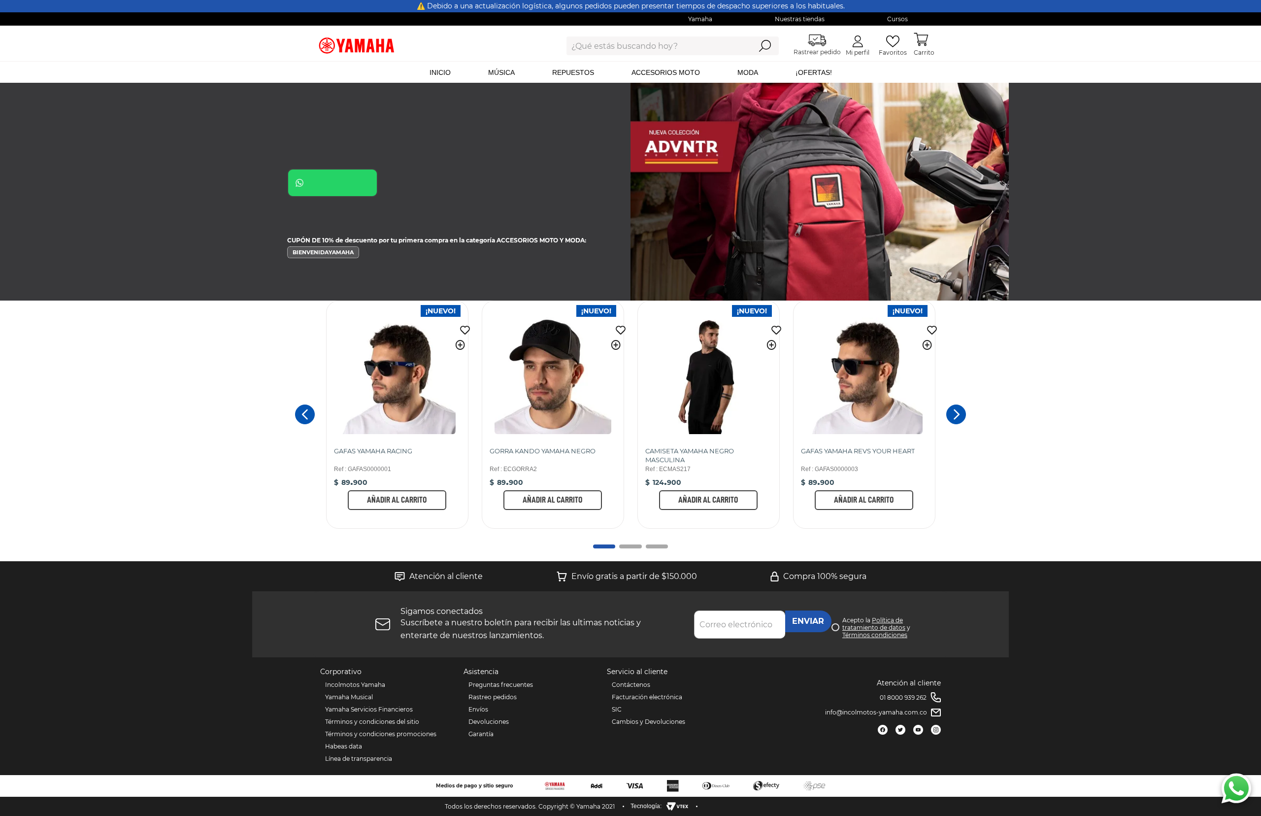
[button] (460, 345)
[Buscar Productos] (765, 45)
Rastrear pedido (817, 52)
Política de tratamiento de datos (873, 623)
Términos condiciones (874, 635)
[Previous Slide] (305, 414)
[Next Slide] (956, 414)
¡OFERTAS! (814, 72)
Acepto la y (876, 627)
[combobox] (651, 45)
